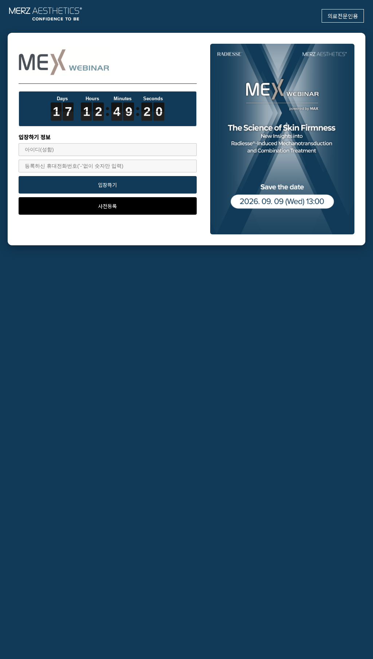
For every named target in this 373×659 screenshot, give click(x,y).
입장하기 (107, 184)
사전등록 (107, 206)
